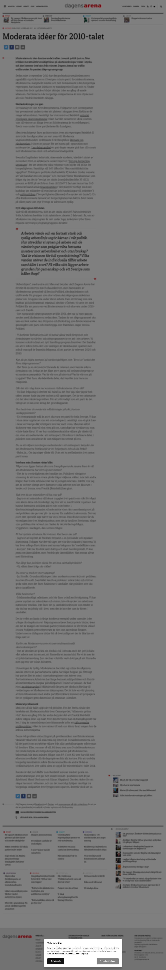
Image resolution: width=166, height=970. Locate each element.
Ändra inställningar (107, 961)
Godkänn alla (56, 961)
